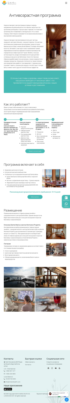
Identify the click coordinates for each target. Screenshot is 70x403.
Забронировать (30, 362)
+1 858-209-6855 (10, 374)
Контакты (28, 364)
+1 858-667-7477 (10, 371)
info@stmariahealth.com (12, 382)
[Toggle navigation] (66, 3)
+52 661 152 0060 (10, 379)
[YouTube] (59, 368)
